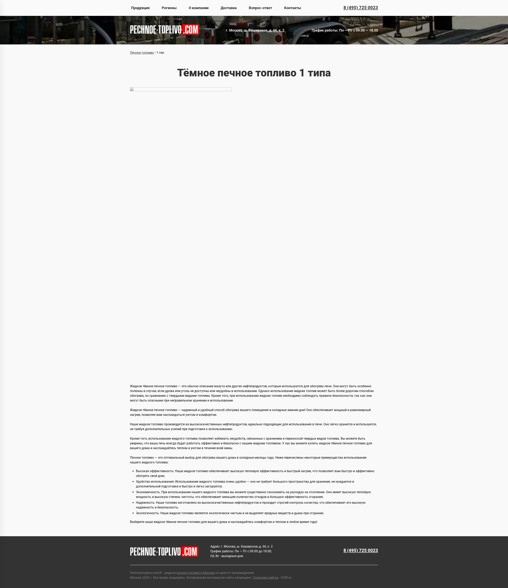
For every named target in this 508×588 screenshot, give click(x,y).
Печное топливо (142, 53)
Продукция (140, 8)
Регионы (169, 8)
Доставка (229, 8)
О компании (199, 8)
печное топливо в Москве (195, 573)
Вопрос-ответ (260, 8)
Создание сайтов (265, 577)
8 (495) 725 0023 (360, 7)
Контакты (292, 8)
